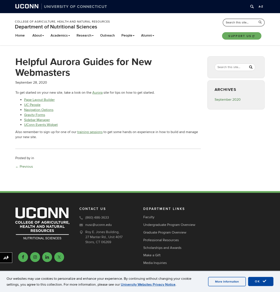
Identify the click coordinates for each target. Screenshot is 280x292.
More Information (227, 281)
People (126, 35)
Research (84, 35)
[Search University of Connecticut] (252, 6)
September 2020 (228, 99)
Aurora (97, 92)
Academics (59, 35)
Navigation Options (38, 110)
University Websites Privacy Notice (148, 284)
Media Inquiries (155, 263)
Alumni (146, 35)
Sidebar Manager (37, 120)
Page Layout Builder (39, 100)
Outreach (107, 35)
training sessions (90, 132)
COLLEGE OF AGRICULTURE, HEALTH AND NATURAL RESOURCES (62, 21)
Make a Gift (152, 255)
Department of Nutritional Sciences (56, 27)
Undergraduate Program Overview (169, 225)
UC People (32, 105)
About (37, 35)
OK (258, 281)
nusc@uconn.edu (98, 225)
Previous (24, 166)
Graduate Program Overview (164, 232)
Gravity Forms (34, 115)
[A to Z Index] (260, 6)
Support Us (239, 36)
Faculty (148, 217)
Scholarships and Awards (162, 248)
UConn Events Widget (41, 125)
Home (20, 35)
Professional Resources (161, 240)
